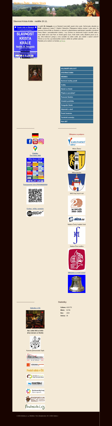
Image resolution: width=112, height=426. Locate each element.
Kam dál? (64, 121)
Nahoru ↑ (56, 416)
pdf (61, 41)
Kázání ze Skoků (66, 89)
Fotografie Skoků (67, 105)
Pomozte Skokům (67, 97)
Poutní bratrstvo (66, 113)
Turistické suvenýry (67, 117)
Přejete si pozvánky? (68, 93)
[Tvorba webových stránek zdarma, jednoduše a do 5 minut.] (28, 416)
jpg (64, 41)
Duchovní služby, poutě (69, 81)
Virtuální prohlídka (67, 101)
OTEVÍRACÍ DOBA (67, 73)
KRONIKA (64, 77)
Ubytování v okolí (67, 109)
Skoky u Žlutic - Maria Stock (29, 3)
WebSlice (32, 416)
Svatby (63, 85)
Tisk (37, 416)
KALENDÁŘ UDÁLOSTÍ (68, 68)
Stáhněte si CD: (35, 308)
